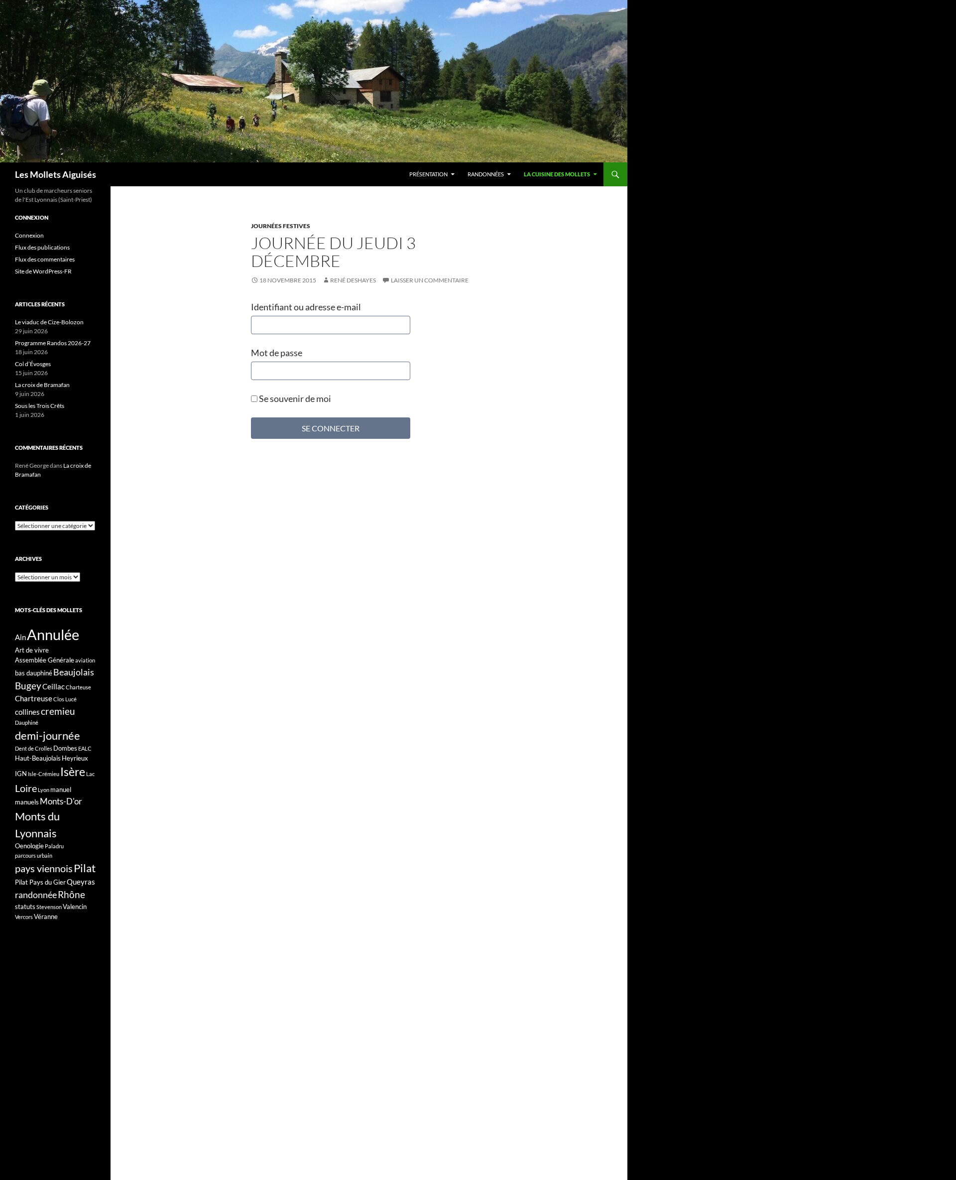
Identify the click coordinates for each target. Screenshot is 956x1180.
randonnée (36, 894)
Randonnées (486, 174)
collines (27, 711)
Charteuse (78, 687)
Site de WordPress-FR (43, 271)
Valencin (75, 907)
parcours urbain (33, 855)
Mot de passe (276, 352)
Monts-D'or (61, 801)
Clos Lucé (65, 699)
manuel (60, 789)
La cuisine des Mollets (557, 174)
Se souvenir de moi (294, 398)
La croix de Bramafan (42, 385)
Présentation (428, 174)
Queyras (81, 881)
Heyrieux (75, 758)
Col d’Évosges (33, 364)
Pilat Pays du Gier (40, 882)
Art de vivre (32, 650)
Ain (20, 637)
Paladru (54, 846)
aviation (85, 660)
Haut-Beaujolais (38, 758)
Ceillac (53, 686)
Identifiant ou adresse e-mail (306, 306)
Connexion (29, 235)
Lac (90, 774)
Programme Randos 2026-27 (53, 343)
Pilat (85, 868)
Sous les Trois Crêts (39, 405)
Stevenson (49, 907)
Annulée (53, 634)
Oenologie (29, 846)
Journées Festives (280, 226)
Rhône (71, 894)
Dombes (65, 748)
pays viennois (44, 868)
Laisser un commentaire (430, 280)
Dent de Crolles (33, 748)
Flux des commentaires (45, 259)
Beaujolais (73, 671)
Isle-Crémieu (43, 774)
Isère (72, 772)
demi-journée (47, 735)
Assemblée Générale (44, 660)
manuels (27, 802)
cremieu (58, 711)
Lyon (43, 790)
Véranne (46, 916)
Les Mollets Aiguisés (55, 174)
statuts (25, 907)
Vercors (24, 917)
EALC (85, 748)
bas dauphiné (33, 673)
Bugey (28, 685)
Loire (26, 788)
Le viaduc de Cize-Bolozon (49, 322)
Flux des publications (42, 247)
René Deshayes (353, 280)
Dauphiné (26, 722)
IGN (21, 774)
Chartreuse (33, 698)
